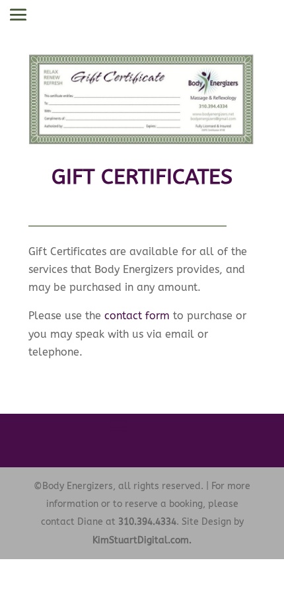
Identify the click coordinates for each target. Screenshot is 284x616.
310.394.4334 (147, 521)
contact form (137, 315)
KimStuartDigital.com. (142, 540)
